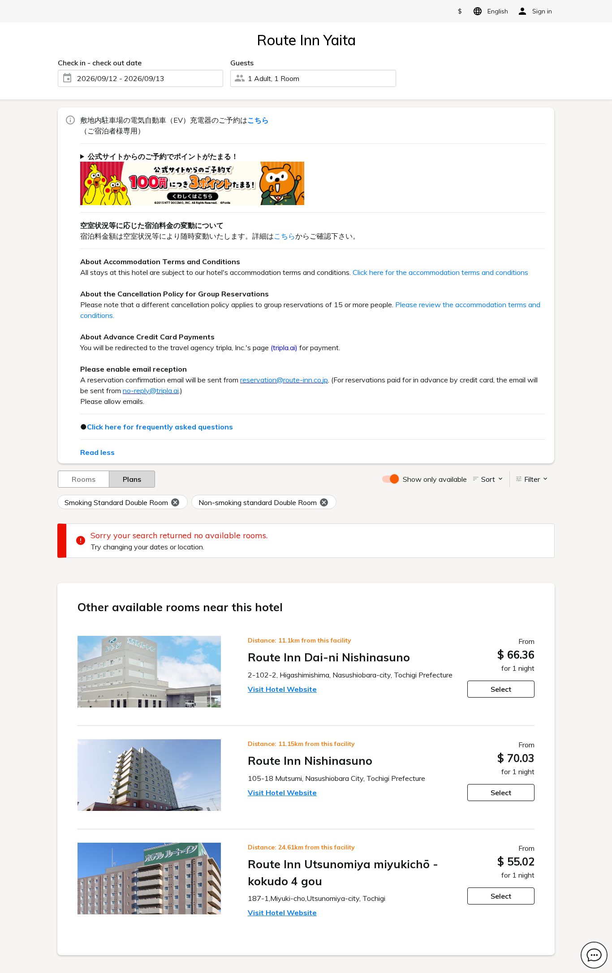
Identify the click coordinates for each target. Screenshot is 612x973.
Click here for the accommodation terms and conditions (440, 272)
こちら (284, 235)
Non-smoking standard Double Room (257, 502)
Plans (132, 479)
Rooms (83, 479)
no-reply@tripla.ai (151, 390)
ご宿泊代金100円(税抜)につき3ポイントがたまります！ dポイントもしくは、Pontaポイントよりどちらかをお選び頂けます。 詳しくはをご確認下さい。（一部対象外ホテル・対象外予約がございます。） (309, 178)
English (497, 11)
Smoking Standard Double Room (116, 502)
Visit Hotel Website (282, 689)
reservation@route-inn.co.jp (284, 379)
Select (501, 689)
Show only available (435, 479)
